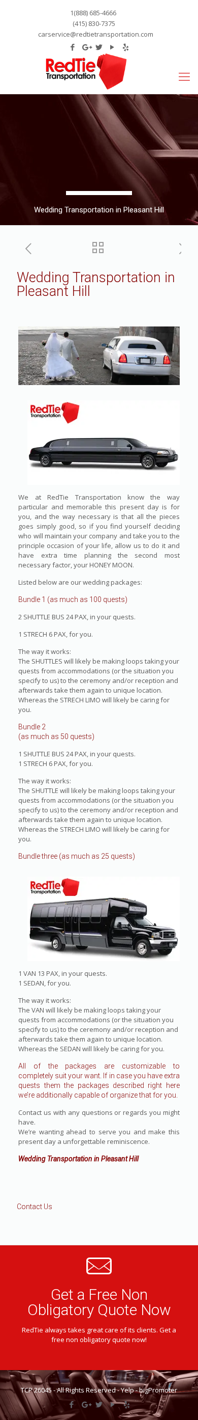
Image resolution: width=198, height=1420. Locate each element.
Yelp (127, 1390)
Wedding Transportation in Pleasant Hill (78, 1159)
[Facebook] (72, 1404)
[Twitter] (99, 1404)
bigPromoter (158, 1390)
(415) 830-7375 (93, 23)
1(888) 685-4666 (93, 12)
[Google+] (85, 1404)
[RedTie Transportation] (86, 71)
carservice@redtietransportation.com (95, 34)
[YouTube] (113, 1404)
